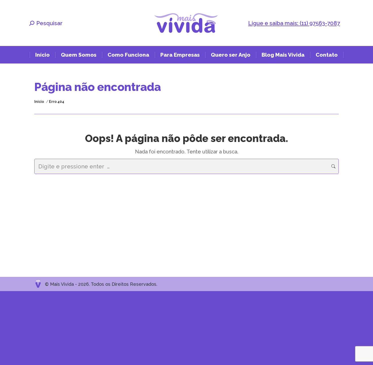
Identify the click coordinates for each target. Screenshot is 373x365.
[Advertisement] (152, 326)
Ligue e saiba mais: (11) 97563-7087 (294, 23)
